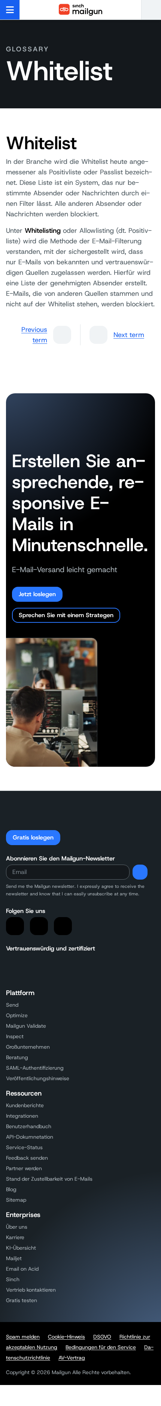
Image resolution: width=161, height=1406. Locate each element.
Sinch (12, 1279)
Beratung (17, 1057)
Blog (11, 1189)
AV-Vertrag (71, 1357)
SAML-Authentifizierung (35, 1067)
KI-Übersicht (21, 1247)
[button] (151, 9)
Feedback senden (27, 1157)
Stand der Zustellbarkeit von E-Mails (49, 1178)
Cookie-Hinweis (66, 1336)
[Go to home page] (80, 10)
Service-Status (24, 1147)
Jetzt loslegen (37, 594)
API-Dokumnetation (29, 1136)
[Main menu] (10, 9)
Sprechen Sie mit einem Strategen (66, 615)
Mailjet (14, 1258)
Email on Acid (22, 1268)
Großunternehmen (28, 1046)
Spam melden (23, 1336)
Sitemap (16, 1199)
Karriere (15, 1237)
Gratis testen (21, 1300)
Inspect (15, 1036)
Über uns (16, 1226)
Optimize (17, 1015)
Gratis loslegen (33, 837)
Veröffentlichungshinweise (37, 1078)
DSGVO (102, 1336)
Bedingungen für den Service (101, 1347)
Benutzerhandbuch (28, 1126)
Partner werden (24, 1168)
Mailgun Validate (26, 1025)
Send (12, 1004)
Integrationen (22, 1115)
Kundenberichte (25, 1105)
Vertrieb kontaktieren (31, 1289)
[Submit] (140, 872)
